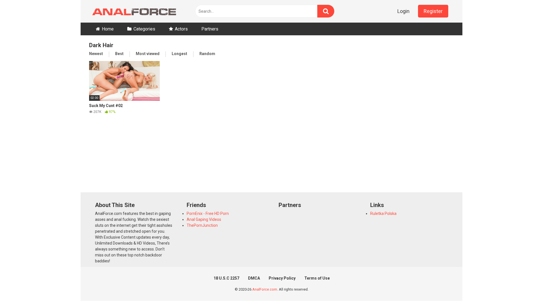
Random (207, 53)
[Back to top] (524, 288)
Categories (144, 29)
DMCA (254, 278)
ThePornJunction (202, 225)
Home (108, 29)
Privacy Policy (282, 278)
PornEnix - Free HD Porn (208, 213)
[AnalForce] (133, 11)
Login (403, 11)
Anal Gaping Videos (204, 219)
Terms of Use (317, 278)
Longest (179, 53)
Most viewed (148, 53)
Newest (96, 53)
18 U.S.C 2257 (226, 278)
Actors (181, 29)
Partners (209, 29)
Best (119, 53)
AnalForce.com (264, 289)
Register (433, 11)
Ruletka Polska (383, 213)
